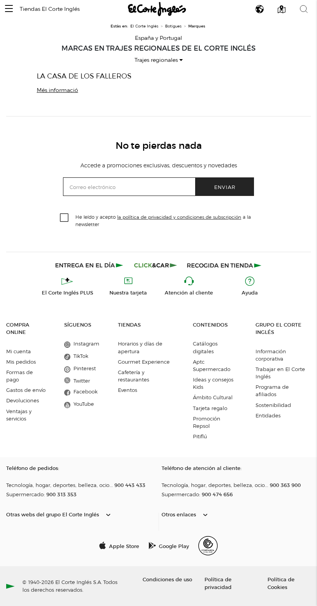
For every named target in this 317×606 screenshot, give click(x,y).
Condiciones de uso (167, 579)
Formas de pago (19, 376)
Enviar (224, 187)
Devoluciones (22, 400)
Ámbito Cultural (213, 397)
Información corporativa (271, 355)
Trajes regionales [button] (157, 60)
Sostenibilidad (273, 405)
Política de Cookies (281, 582)
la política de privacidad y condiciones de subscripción (179, 217)
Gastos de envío (26, 390)
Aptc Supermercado (211, 365)
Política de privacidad (218, 582)
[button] (9, 9)
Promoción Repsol (206, 422)
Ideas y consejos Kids (213, 383)
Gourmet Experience (144, 362)
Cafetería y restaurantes (133, 376)
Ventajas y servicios (19, 415)
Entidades (268, 415)
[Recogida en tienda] (224, 265)
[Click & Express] (90, 265)
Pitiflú (200, 436)
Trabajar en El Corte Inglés (280, 373)
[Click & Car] (155, 265)
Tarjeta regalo (210, 408)
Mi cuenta (18, 351)
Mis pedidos (21, 362)
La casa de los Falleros (84, 76)
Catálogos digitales (205, 347)
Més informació (57, 90)
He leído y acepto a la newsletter (163, 220)
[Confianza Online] (208, 545)
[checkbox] (64, 218)
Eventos (127, 390)
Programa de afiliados (272, 390)
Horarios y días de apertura (140, 347)
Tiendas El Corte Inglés (50, 9)
